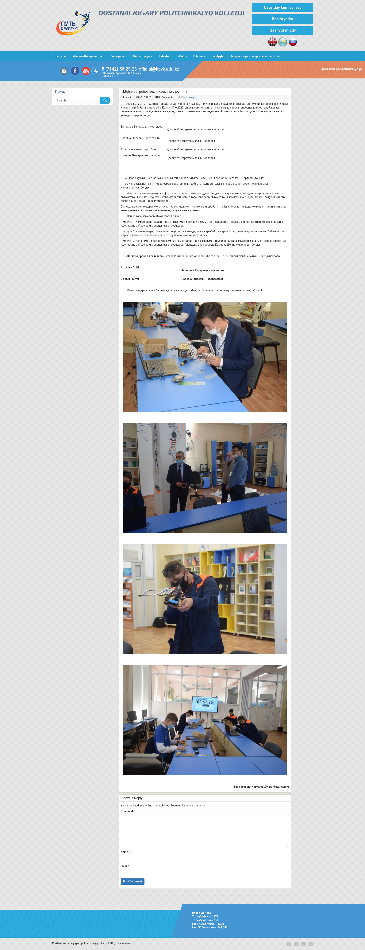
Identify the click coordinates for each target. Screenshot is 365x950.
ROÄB (181, 56)
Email (125, 866)
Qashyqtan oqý (283, 30)
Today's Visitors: (203, 920)
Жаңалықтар (187, 97)
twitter (289, 944)
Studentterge (141, 56)
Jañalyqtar (218, 56)
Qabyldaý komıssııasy (283, 7)
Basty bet (61, 56)
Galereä (198, 56)
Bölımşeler (117, 56)
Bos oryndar (282, 19)
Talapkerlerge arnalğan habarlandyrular (255, 56)
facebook (296, 944)
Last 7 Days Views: (204, 923)
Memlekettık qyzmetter (87, 56)
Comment (127, 811)
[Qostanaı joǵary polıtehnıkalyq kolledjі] (71, 22)
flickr (303, 944)
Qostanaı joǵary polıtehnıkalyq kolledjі (171, 14)
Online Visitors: (202, 913)
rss (310, 944)
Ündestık (164, 56)
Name (125, 851)
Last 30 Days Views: (204, 927)
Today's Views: (201, 916)
